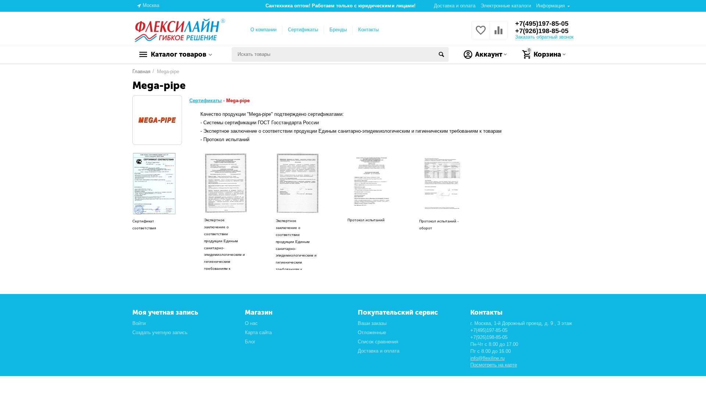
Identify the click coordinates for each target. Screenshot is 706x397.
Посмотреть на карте (493, 365)
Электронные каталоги (506, 5)
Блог (250, 341)
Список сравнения (378, 341)
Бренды (338, 29)
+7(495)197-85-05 (541, 23)
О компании (263, 29)
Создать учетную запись (160, 332)
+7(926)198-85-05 (541, 31)
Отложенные (372, 332)
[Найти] (441, 54)
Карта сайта (258, 332)
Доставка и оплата (454, 5)
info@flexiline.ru (487, 358)
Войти (139, 323)
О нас (251, 323)
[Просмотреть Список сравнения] (498, 34)
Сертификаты (303, 29)
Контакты (368, 29)
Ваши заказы (372, 323)
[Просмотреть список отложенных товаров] (480, 34)
